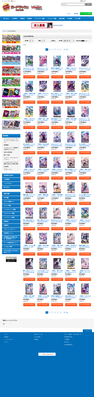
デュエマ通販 (7, 205)
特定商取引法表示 (8, 175)
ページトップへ (88, 330)
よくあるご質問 (8, 246)
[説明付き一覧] (87, 40)
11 (64, 49)
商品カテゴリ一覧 (38, 334)
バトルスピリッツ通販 (10, 209)
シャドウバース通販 (9, 217)
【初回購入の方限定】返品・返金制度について (10, 237)
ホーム (5, 334)
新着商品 (36, 339)
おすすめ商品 (37, 336)
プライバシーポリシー (10, 229)
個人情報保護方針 (68, 344)
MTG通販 (6, 197)
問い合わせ (7, 187)
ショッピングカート (8, 339)
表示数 (27, 40)
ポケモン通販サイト (9, 201)
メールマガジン (8, 183)
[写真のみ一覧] (83, 40)
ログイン (69, 13)
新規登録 (76, 13)
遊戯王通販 (7, 193)
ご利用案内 (7, 179)
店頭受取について (8, 233)
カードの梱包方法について (11, 242)
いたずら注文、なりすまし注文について (11, 251)
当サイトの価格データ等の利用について (73, 334)
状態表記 (6, 221)
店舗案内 (6, 225)
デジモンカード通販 (9, 213)
